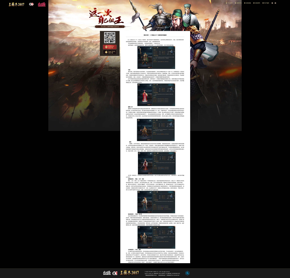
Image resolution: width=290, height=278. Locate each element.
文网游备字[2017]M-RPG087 (173, 275)
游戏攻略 (248, 3)
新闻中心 (239, 3)
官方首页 (230, 3)
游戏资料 (257, 3)
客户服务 (266, 3)
